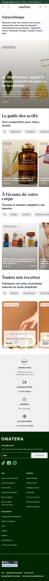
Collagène (30, 131)
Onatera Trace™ (31, 483)
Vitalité (14, 214)
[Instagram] (15, 463)
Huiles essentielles (8, 521)
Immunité (26, 214)
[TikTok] (3, 463)
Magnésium (15, 131)
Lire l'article (5, 102)
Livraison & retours (8, 483)
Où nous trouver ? (33, 497)
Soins (3, 526)
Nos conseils (6, 487)
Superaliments (6, 540)
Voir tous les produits (9, 545)
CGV (3, 573)
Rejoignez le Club (32, 487)
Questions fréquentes (9, 492)
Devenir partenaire (33, 502)
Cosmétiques (29, 293)
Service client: (7, 503)
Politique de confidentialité (33, 576)
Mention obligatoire (14, 573)
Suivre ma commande (9, 478)
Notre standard (31, 478)
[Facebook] (9, 463)
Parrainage (30, 492)
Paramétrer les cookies (10, 576)
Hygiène (4, 531)
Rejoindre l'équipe (32, 506)
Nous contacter (6, 497)
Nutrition (14, 293)
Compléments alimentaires (11, 516)
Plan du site (28, 573)
